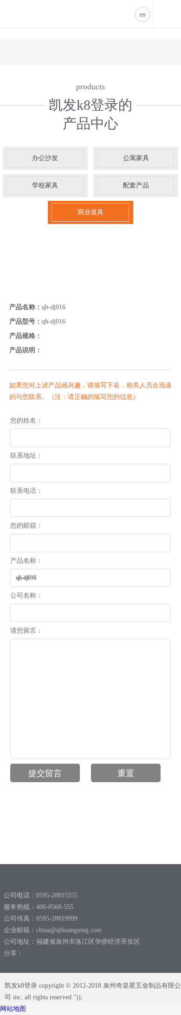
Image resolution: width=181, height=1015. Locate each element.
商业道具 (90, 212)
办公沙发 (45, 158)
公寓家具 (136, 158)
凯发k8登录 (21, 6)
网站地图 (13, 1008)
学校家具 (45, 185)
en (143, 14)
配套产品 (136, 185)
